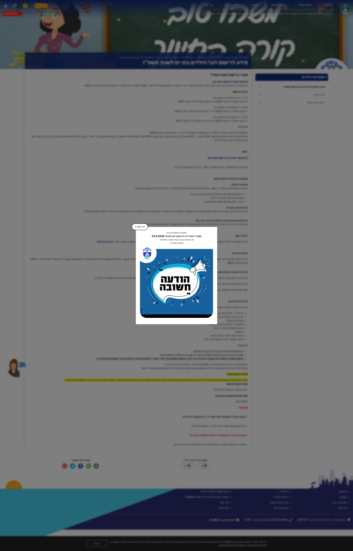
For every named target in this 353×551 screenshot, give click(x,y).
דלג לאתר (138, 225)
